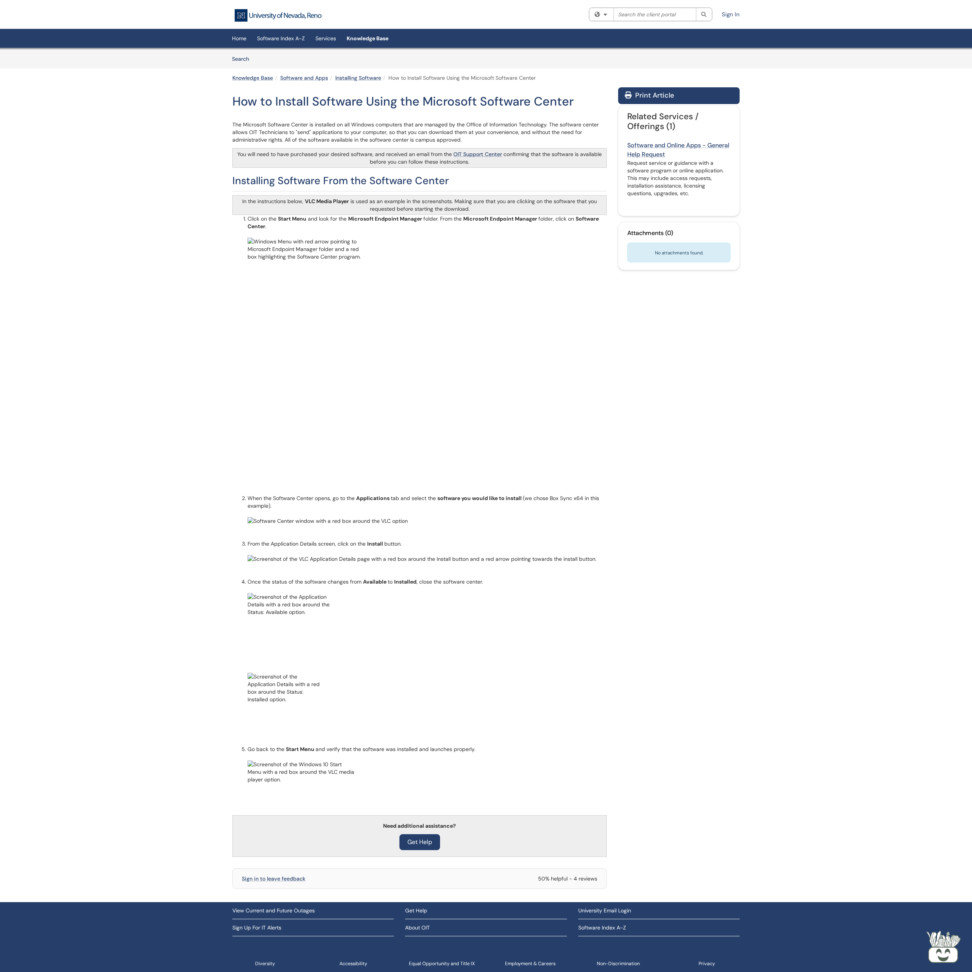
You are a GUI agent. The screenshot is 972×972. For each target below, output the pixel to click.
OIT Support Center (477, 154)
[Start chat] (943, 947)
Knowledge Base (367, 38)
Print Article (653, 95)
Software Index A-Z (281, 38)
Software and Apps (304, 77)
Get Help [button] (419, 842)
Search (243, 58)
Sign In (731, 14)
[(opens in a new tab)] (277, 15)
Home (239, 38)
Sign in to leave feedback (273, 878)
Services (326, 38)
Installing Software (358, 77)
